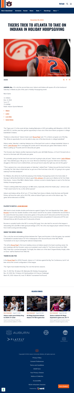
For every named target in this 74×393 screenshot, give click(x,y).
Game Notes (9, 120)
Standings (47, 10)
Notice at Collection (37, 376)
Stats (37, 10)
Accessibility (37, 381)
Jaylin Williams (65, 158)
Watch (8, 110)
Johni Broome (12, 145)
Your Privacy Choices (37, 372)
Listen (7, 114)
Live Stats (9, 117)
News (31, 10)
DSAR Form (37, 369)
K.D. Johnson (39, 178)
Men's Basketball (7, 313)
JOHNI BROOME (22, 206)
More (55, 10)
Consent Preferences (37, 361)
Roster (25, 10)
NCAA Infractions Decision (37, 384)
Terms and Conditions (37, 365)
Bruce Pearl (36, 137)
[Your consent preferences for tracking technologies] (3, 389)
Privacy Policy (37, 358)
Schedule (18, 10)
